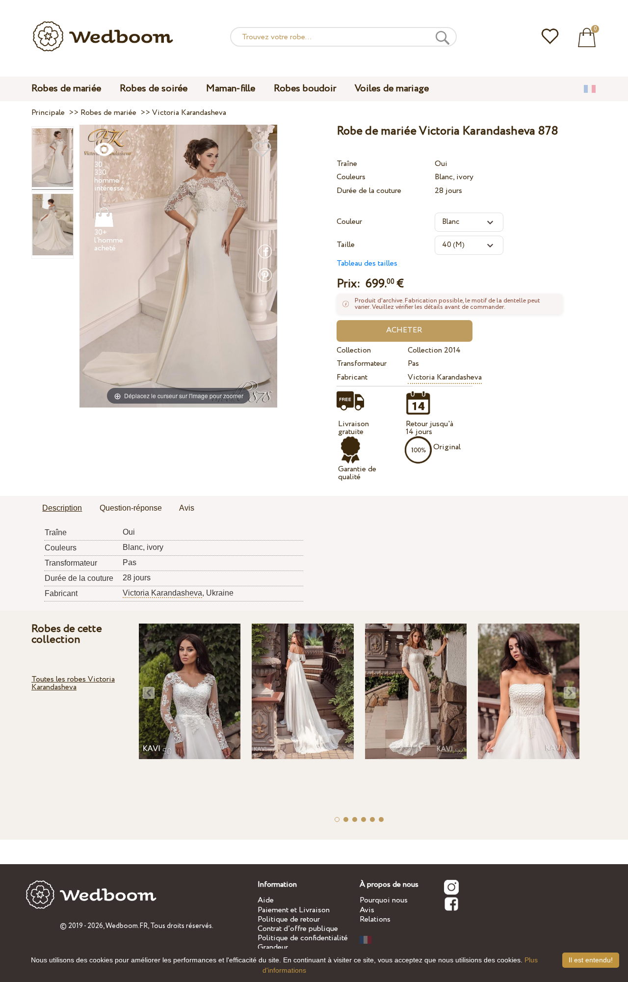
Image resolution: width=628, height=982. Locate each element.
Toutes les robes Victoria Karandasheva (73, 683)
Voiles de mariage (392, 89)
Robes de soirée (153, 89)
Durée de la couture (369, 190)
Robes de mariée (66, 89)
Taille (346, 244)
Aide (266, 900)
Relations (375, 919)
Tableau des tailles (367, 263)
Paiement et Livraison (294, 910)
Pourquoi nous (384, 900)
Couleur (349, 221)
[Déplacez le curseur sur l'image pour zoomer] (178, 266)
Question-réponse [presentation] (131, 508)
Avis (367, 910)
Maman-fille (230, 89)
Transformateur (362, 363)
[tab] (62, 508)
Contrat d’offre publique (298, 928)
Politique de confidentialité (303, 938)
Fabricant (352, 377)
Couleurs (351, 177)
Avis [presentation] (186, 508)
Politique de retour (289, 919)
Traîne (347, 163)
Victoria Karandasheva (445, 377)
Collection (354, 350)
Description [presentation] (62, 508)
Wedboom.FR (126, 926)
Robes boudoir (305, 89)
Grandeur (273, 947)
